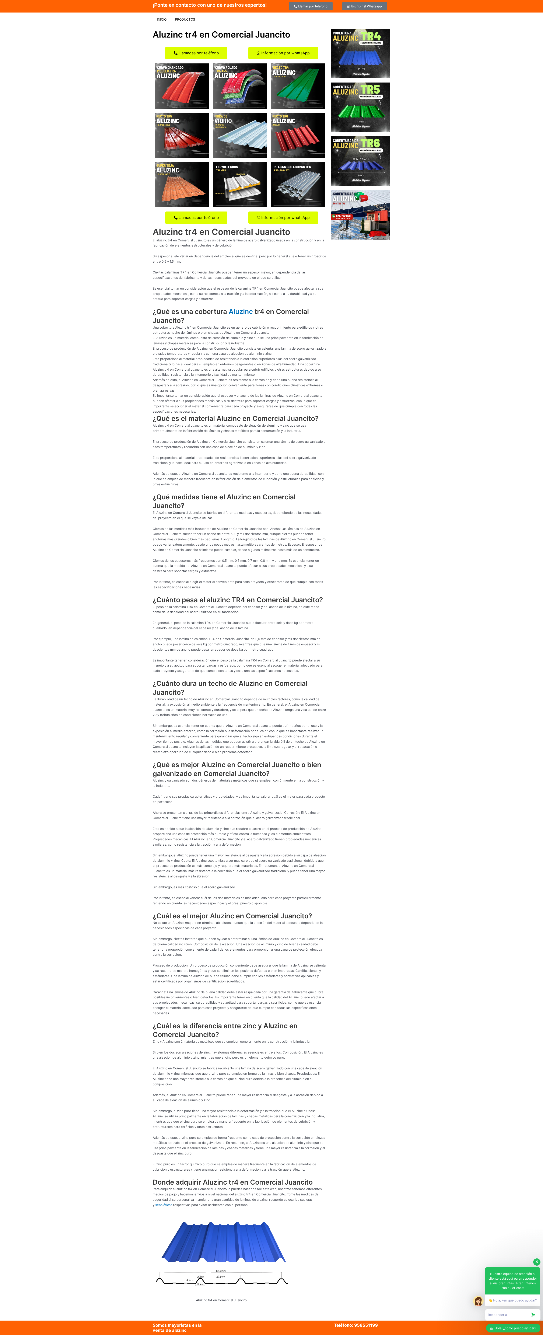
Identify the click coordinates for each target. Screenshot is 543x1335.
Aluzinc (241, 311)
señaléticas (163, 1205)
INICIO (162, 19)
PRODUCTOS (185, 19)
